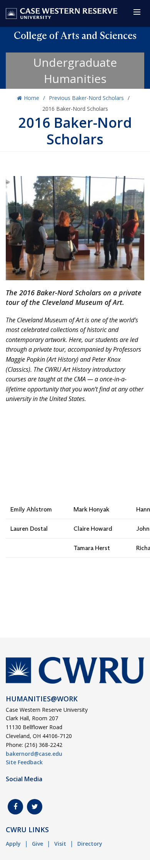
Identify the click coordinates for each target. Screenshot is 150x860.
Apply (13, 843)
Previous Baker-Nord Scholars (86, 98)
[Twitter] (34, 806)
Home (31, 98)
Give (37, 843)
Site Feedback (24, 762)
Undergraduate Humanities (75, 70)
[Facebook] (15, 806)
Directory (89, 843)
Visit (60, 843)
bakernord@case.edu (34, 753)
